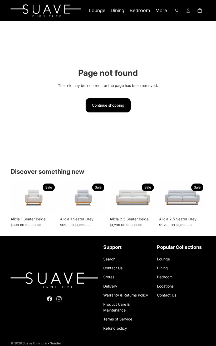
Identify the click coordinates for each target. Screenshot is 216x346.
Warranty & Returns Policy (125, 295)
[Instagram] (59, 299)
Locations (165, 286)
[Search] (177, 10)
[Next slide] (51, 198)
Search (109, 259)
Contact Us (112, 268)
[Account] (188, 10)
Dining (162, 268)
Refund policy (115, 328)
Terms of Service (117, 319)
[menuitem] (161, 11)
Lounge (163, 259)
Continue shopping (108, 105)
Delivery (110, 286)
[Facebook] (49, 299)
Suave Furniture (35, 343)
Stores (108, 277)
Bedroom (165, 277)
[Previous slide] (16, 198)
